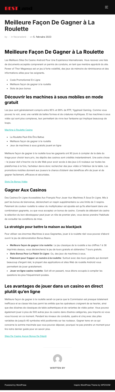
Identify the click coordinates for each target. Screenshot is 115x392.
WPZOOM (105, 385)
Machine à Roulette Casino (19, 129)
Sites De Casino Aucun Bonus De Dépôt (26, 336)
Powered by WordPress (15, 385)
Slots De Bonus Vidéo (16, 181)
